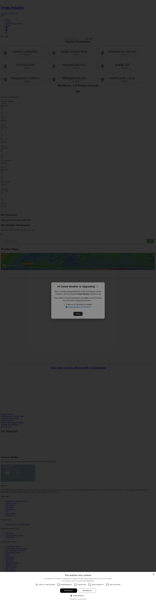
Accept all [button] (68, 591)
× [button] (153, 574)
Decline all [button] (87, 591)
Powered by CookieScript (78, 599)
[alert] (78, 300)
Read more (90, 581)
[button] (78, 595)
